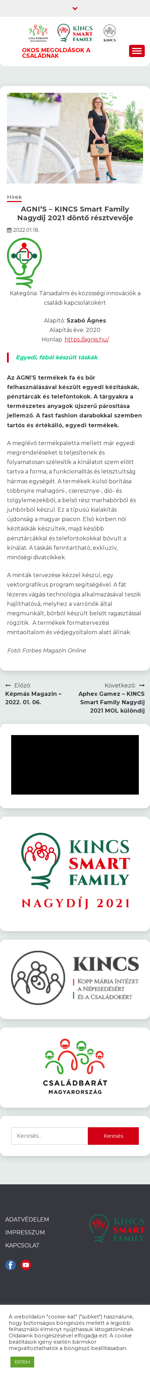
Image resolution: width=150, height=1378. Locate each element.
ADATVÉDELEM (27, 1219)
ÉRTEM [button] (22, 1362)
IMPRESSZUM (25, 1232)
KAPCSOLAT (22, 1245)
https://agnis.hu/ (87, 339)
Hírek (14, 197)
